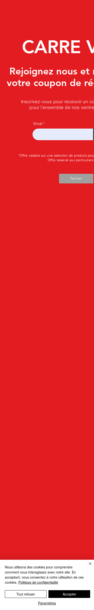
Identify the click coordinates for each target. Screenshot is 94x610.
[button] (76, 178)
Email (38, 123)
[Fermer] (87, 566)
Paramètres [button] (47, 603)
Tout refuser (25, 594)
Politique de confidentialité (38, 582)
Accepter (69, 594)
